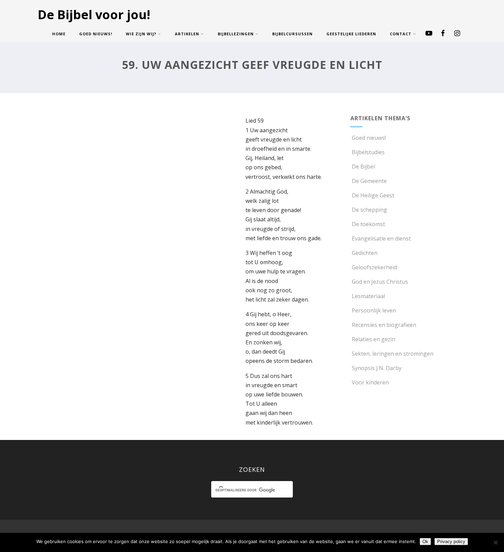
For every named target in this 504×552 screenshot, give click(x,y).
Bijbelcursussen (292, 33)
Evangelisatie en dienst (381, 238)
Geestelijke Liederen (351, 33)
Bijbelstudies (368, 152)
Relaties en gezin (373, 339)
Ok (425, 541)
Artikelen (187, 33)
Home (58, 33)
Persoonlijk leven (374, 310)
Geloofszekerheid (374, 267)
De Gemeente (369, 181)
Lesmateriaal (368, 296)
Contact (400, 33)
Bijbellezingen (236, 33)
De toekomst (368, 224)
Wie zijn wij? (141, 33)
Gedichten (364, 253)
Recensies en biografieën (384, 325)
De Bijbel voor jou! (94, 14)
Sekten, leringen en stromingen (392, 353)
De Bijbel (363, 166)
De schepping (369, 209)
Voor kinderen (370, 382)
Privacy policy (451, 541)
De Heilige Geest (373, 195)
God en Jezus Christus (380, 281)
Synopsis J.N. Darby (376, 368)
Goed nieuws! (95, 33)
